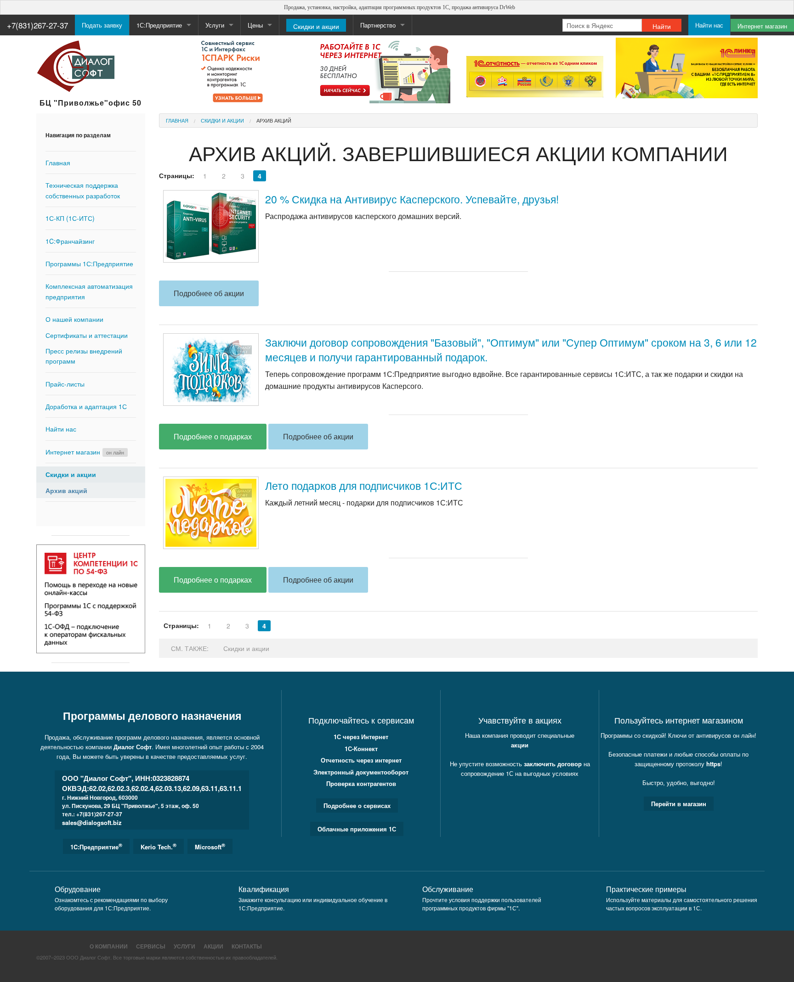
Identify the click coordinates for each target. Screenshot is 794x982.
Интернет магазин (762, 26)
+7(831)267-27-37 (37, 25)
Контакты (247, 946)
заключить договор (553, 763)
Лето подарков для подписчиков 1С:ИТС (363, 485)
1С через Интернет (361, 736)
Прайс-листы (65, 383)
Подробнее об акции (209, 293)
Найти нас (709, 25)
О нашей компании (74, 319)
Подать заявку (102, 25)
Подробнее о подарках (213, 436)
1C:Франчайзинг (70, 241)
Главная (57, 162)
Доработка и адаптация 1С (86, 406)
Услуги (184, 946)
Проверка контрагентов (361, 783)
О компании (109, 946)
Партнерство (378, 25)
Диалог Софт (132, 746)
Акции (213, 946)
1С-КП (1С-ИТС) (70, 218)
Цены (255, 25)
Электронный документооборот (360, 772)
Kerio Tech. (158, 846)
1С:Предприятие (159, 25)
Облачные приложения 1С (357, 829)
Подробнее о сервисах (357, 805)
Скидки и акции (316, 26)
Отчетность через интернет (361, 760)
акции (519, 745)
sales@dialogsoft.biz (92, 822)
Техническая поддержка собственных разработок (82, 190)
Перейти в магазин (678, 803)
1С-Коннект (361, 748)
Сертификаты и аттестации (86, 335)
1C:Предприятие (96, 846)
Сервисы (150, 946)
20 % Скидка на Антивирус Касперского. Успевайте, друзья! (412, 199)
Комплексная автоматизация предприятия (89, 291)
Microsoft (210, 846)
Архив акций (66, 490)
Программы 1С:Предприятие (89, 263)
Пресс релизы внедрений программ (83, 355)
